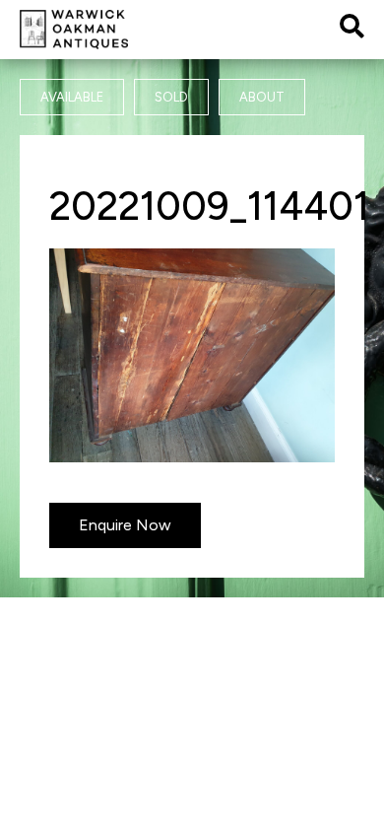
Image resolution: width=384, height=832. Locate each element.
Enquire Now (125, 525)
